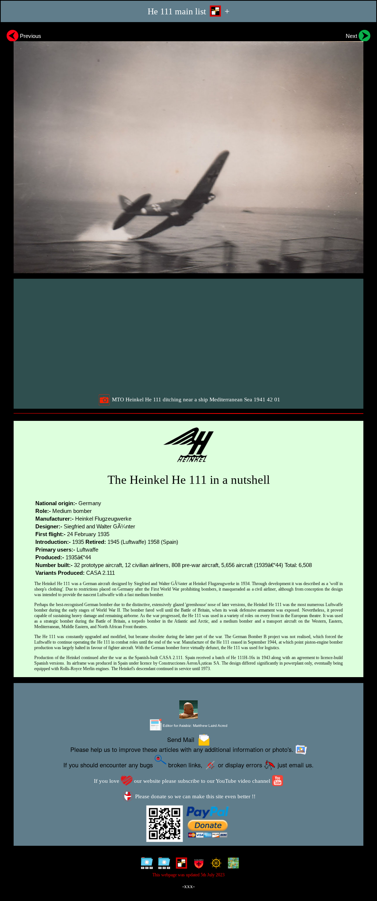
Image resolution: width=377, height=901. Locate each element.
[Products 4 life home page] (232, 865)
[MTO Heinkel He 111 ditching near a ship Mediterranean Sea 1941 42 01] (188, 150)
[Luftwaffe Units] (180, 865)
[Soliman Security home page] (197, 865)
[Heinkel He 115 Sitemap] (162, 865)
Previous (29, 36)
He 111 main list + (189, 11)
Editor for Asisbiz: (195, 726)
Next (352, 36)
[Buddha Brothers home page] (214, 865)
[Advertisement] (189, 336)
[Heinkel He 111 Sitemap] (145, 865)
